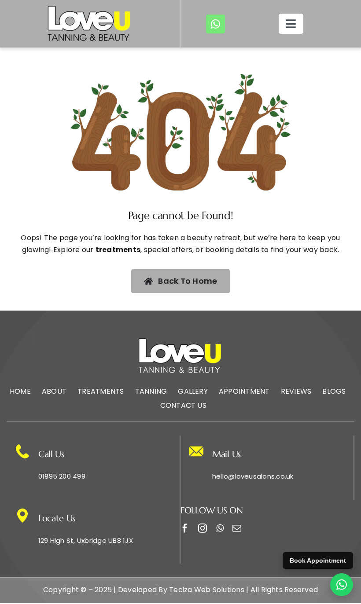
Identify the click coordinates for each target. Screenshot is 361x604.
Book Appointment (318, 560)
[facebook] (184, 528)
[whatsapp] (215, 24)
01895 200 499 (61, 476)
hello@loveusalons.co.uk (253, 476)
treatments (118, 250)
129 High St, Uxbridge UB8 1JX (85, 540)
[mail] (236, 528)
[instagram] (202, 528)
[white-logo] (180, 340)
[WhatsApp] (341, 584)
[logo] (90, 8)
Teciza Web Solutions (206, 590)
